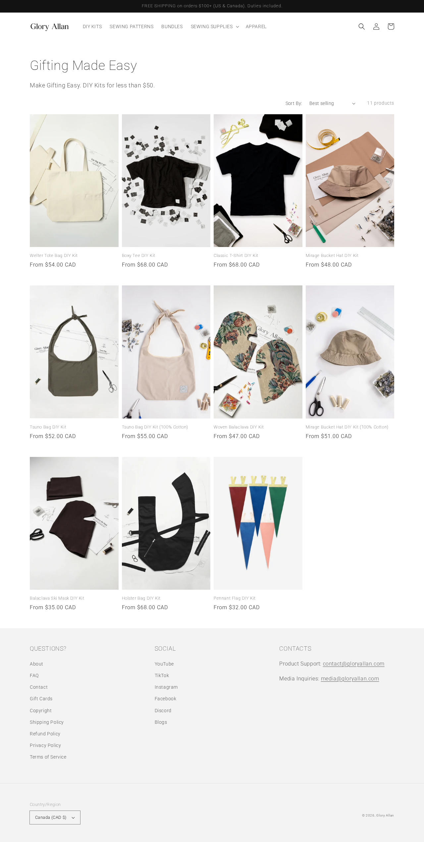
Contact (39, 687)
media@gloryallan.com (350, 678)
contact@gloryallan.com (354, 664)
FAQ (34, 675)
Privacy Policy (45, 745)
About (36, 664)
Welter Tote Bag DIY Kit (54, 255)
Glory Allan (385, 815)
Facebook (166, 698)
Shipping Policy (47, 722)
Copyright (41, 710)
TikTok (162, 675)
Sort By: (294, 103)
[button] (361, 26)
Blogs (161, 722)
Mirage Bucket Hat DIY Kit (332, 255)
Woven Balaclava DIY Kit (239, 426)
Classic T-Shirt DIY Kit (236, 255)
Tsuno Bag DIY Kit (48, 426)
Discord (163, 710)
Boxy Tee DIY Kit (139, 255)
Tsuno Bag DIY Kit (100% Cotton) (155, 426)
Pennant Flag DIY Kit (235, 598)
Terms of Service (48, 757)
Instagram (166, 687)
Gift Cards (41, 698)
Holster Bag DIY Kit (141, 598)
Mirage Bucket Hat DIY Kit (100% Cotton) (347, 426)
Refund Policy (45, 733)
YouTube (164, 664)
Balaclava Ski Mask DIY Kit (57, 598)
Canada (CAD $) (51, 817)
